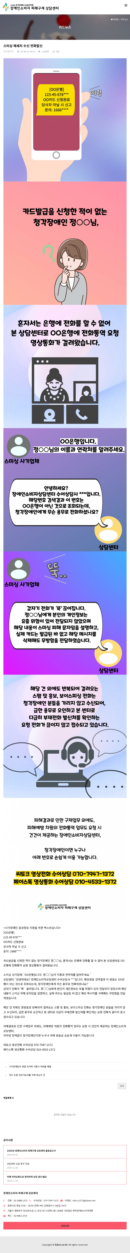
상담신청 (65, 1225)
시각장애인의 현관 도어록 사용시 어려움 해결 (30, 1066)
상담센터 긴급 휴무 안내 (18, 1163)
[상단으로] (122, 1245)
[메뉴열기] (126, 5)
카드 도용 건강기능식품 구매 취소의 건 (27, 1075)
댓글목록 (8, 1097)
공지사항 (8, 1140)
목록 (122, 1086)
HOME (116, 19)
